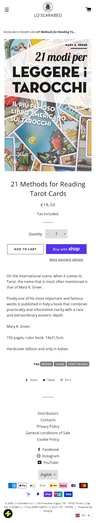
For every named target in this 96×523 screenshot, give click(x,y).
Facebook (50, 449)
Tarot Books (78, 364)
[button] (82, 515)
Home (7, 32)
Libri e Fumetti (21, 32)
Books (46, 364)
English (46, 474)
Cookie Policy (48, 439)
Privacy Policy (48, 426)
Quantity (35, 234)
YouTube (50, 462)
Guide (60, 364)
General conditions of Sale (48, 432)
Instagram (50, 456)
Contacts (48, 419)
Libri (33, 32)
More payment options (66, 259)
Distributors (48, 413)
